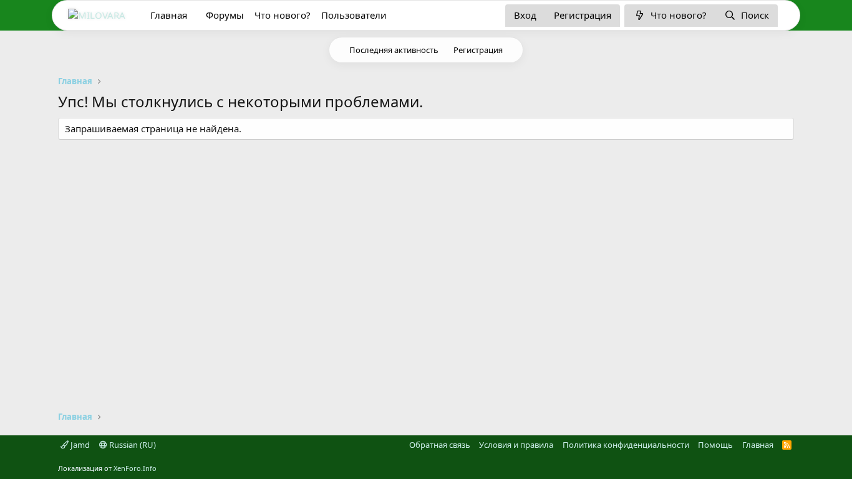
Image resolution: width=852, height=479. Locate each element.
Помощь (715, 444)
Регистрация (478, 50)
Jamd (79, 444)
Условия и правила (516, 444)
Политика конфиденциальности (626, 444)
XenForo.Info (135, 468)
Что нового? (282, 15)
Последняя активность (393, 50)
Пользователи (354, 15)
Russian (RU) (131, 444)
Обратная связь (439, 444)
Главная (168, 15)
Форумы (225, 15)
